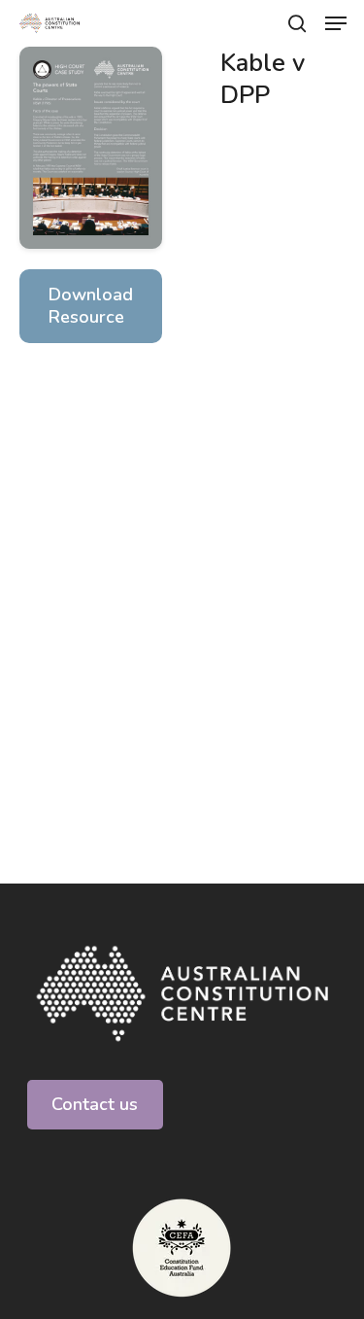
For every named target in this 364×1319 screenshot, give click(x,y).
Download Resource (91, 306)
